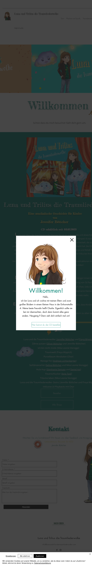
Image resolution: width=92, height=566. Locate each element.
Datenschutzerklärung (42, 563)
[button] (72, 239)
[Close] (90, 554)
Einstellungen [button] (11, 556)
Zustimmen (40, 556)
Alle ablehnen (25, 556)
